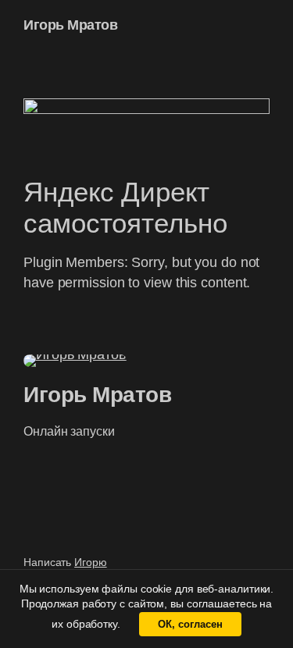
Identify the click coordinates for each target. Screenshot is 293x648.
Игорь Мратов (70, 25)
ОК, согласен (190, 624)
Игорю (90, 562)
